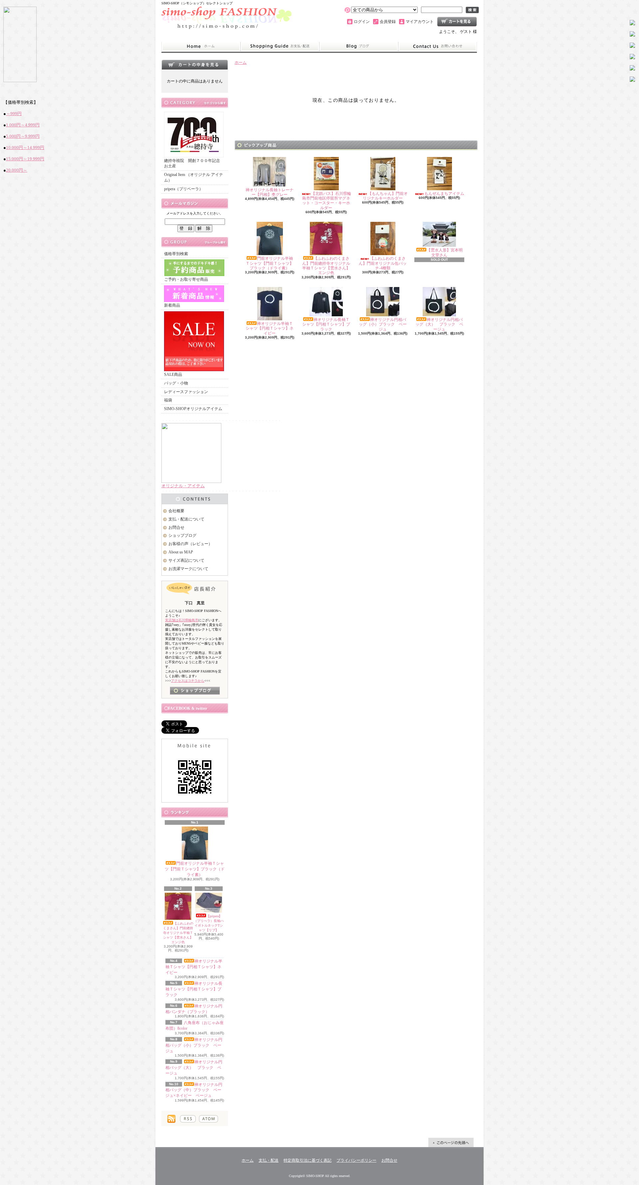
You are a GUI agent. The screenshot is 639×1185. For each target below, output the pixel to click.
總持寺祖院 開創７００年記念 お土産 (194, 163)
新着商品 (172, 305)
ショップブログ (358, 46)
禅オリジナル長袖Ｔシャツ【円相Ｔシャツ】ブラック (193, 989)
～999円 (14, 113)
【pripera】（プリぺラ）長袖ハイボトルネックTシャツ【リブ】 (209, 923)
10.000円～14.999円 (25, 147)
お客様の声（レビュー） (190, 543)
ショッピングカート (457, 22)
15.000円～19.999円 (25, 158)
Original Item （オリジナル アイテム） (193, 177)
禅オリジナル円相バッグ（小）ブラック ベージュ (193, 1045)
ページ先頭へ (451, 1142)
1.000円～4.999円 (23, 124)
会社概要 (176, 511)
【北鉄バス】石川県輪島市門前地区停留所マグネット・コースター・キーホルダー (326, 200)
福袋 (168, 400)
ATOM (208, 1118)
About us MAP (180, 552)
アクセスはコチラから (187, 680)
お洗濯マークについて (188, 568)
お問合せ (437, 46)
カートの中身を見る (194, 65)
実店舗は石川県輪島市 (181, 620)
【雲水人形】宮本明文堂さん (445, 252)
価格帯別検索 (176, 253)
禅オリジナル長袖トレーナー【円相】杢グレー (270, 192)
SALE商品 (173, 374)
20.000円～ (16, 170)
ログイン (362, 21)
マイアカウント (420, 21)
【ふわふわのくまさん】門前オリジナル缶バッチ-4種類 (383, 263)
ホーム (200, 46)
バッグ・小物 (176, 383)
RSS (188, 1118)
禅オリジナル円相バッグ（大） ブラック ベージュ (193, 1068)
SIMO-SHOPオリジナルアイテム (193, 408)
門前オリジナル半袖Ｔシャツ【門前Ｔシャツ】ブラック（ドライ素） (195, 869)
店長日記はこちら (195, 690)
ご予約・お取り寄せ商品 (186, 279)
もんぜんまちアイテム (444, 193)
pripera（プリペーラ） (183, 189)
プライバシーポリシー (356, 1160)
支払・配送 (269, 1160)
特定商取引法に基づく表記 (307, 1160)
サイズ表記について (186, 560)
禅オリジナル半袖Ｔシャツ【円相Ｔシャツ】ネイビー (193, 967)
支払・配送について (279, 46)
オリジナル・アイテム (183, 485)
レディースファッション (186, 391)
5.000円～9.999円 (23, 136)
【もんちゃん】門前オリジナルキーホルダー (385, 196)
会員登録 (388, 21)
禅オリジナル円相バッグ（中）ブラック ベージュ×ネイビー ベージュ (193, 1090)
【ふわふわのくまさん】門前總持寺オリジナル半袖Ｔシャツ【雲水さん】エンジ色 (178, 933)
